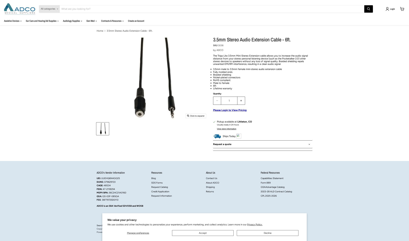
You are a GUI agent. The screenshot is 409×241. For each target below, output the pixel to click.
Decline (267, 233)
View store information (226, 129)
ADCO (219, 50)
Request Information (161, 196)
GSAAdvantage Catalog (273, 187)
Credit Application (160, 191)
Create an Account (136, 21)
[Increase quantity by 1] (241, 101)
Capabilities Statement (272, 178)
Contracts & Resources (111, 21)
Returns (210, 191)
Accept (203, 233)
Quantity (217, 93)
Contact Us (211, 178)
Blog (153, 178)
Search (100, 225)
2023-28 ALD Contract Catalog (276, 191)
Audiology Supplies (71, 21)
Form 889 (266, 182)
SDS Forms (157, 182)
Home (100, 31)
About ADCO (212, 182)
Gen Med (90, 21)
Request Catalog (159, 187)
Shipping (210, 187)
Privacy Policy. (254, 224)
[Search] (368, 9)
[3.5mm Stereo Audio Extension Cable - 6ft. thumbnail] (102, 128)
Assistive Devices (12, 21)
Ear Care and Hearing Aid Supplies (41, 21)
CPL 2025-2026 (269, 196)
